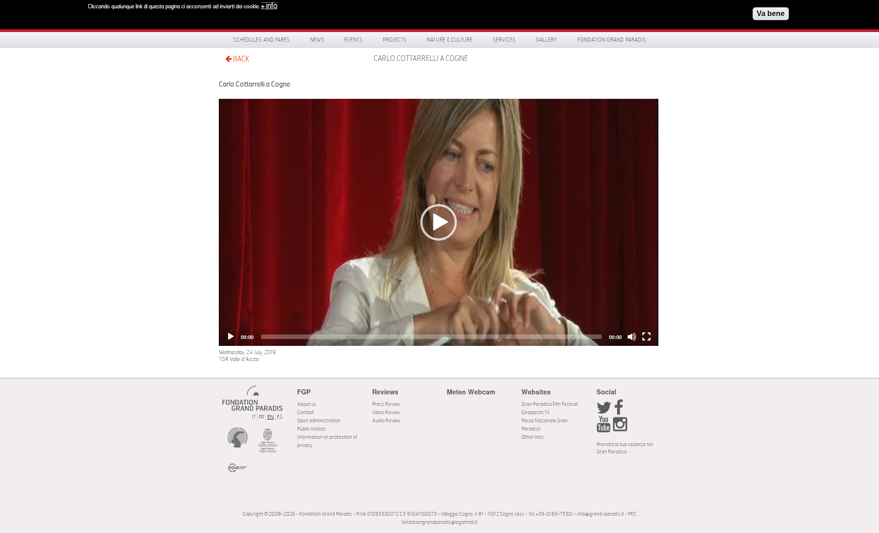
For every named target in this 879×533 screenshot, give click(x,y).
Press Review (386, 404)
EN (270, 417)
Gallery (546, 40)
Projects (395, 40)
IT (253, 417)
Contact (305, 412)
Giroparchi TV (535, 412)
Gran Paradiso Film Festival (549, 404)
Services (504, 40)
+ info (269, 6)
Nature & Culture (449, 40)
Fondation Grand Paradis (611, 40)
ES (279, 417)
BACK (240, 59)
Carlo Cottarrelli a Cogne (421, 58)
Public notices (311, 428)
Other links (532, 437)
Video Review (386, 412)
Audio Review (386, 420)
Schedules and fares (261, 40)
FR (261, 417)
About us (306, 404)
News (317, 40)
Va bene (771, 13)
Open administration (319, 420)
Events (353, 40)
